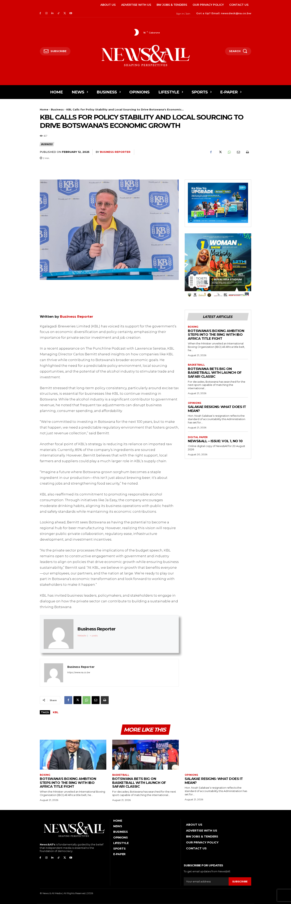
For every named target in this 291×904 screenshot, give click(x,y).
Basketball (196, 364)
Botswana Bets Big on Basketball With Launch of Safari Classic (215, 372)
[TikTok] (58, 13)
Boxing (193, 326)
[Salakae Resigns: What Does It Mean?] (218, 755)
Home (44, 109)
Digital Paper (198, 437)
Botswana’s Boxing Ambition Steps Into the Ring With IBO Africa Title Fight (216, 334)
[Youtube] (71, 13)
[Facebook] (40, 13)
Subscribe (240, 881)
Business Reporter (115, 151)
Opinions (194, 403)
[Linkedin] (52, 13)
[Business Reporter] (53, 672)
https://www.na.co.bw (78, 672)
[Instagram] (46, 13)
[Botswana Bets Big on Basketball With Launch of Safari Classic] (145, 755)
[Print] (247, 152)
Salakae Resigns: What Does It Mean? (217, 409)
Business (57, 109)
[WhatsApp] (229, 152)
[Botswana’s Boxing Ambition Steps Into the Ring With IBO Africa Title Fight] (73, 755)
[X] (65, 13)
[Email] (238, 152)
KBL (55, 712)
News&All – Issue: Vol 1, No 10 (215, 441)
